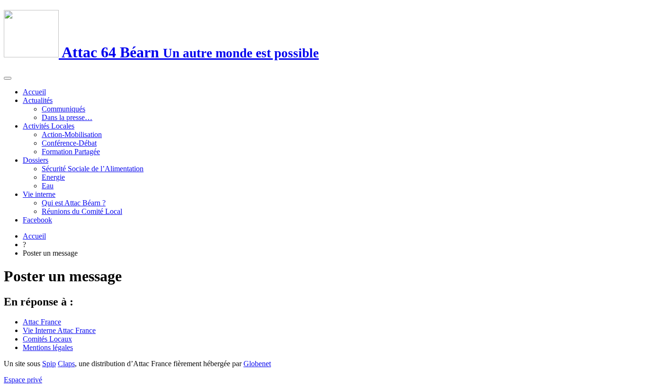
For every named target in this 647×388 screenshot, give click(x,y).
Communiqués (63, 109)
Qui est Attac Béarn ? (74, 203)
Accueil (34, 92)
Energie (53, 177)
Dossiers (35, 160)
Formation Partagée (71, 152)
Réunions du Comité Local (82, 211)
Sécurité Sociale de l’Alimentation (93, 169)
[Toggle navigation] (7, 78)
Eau (48, 186)
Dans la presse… (67, 117)
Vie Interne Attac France (59, 330)
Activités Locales (48, 126)
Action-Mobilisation (72, 134)
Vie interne (39, 194)
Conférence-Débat (69, 143)
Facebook (37, 220)
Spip (49, 364)
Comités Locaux (47, 339)
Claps (66, 364)
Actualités (38, 100)
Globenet (257, 364)
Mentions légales (48, 347)
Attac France (42, 322)
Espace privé (23, 380)
